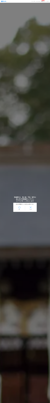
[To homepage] (3, 1)
